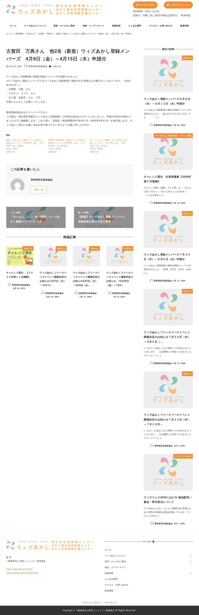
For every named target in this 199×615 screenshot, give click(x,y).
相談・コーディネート (115, 567)
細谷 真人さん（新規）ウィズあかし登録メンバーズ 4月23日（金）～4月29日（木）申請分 (25, 142)
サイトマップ (111, 602)
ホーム (108, 549)
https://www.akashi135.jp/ (19, 568)
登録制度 (109, 573)
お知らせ (57, 66)
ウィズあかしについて (115, 555)
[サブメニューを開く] (191, 556)
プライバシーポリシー (92, 602)
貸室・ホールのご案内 (115, 561)
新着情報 (109, 590)
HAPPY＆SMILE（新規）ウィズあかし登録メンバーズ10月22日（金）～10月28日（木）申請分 (67, 142)
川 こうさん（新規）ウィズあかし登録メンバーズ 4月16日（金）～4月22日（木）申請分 (108, 142)
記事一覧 (38, 189)
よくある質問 (111, 578)
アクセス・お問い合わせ (116, 584)
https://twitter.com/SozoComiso (22, 572)
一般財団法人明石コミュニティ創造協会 (95, 610)
